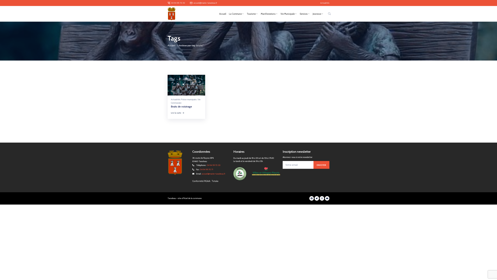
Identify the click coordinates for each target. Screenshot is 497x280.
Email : (210, 174)
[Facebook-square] (311, 198)
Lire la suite (176, 113)
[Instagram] (322, 198)
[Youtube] (327, 198)
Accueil (222, 14)
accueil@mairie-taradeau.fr (205, 3)
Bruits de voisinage (181, 106)
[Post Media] (186, 87)
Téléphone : (208, 165)
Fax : (204, 169)
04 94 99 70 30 (178, 3)
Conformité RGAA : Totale (205, 181)
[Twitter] (317, 198)
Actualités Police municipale (184, 99)
